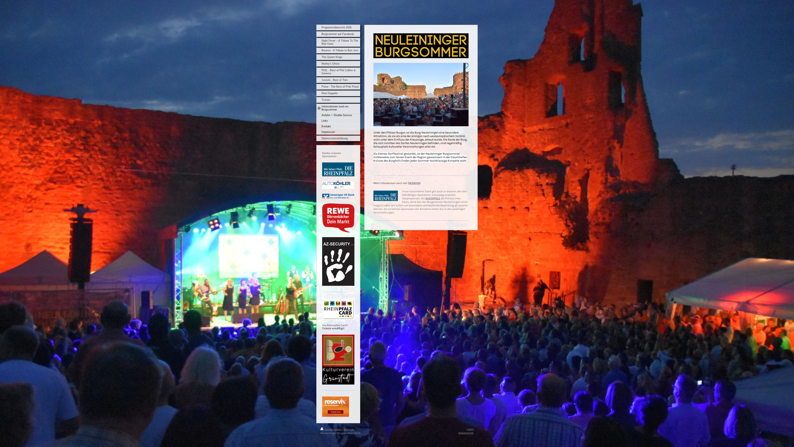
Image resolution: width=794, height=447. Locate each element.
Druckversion (333, 429)
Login (470, 429)
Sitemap (349, 429)
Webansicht (466, 432)
